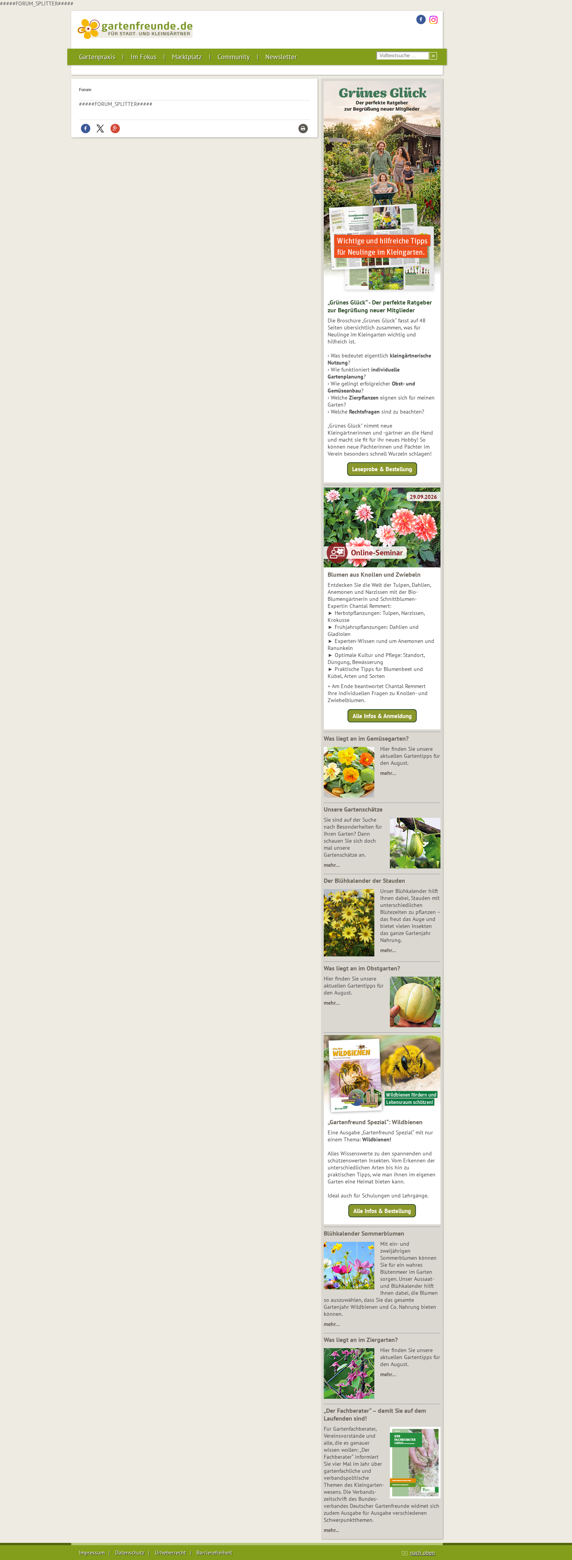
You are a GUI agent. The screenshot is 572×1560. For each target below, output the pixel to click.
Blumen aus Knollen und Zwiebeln (374, 574)
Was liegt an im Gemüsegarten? (366, 738)
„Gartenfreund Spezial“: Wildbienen (375, 1122)
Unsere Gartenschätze (353, 809)
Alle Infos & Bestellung (382, 1211)
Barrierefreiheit (214, 1552)
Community (234, 57)
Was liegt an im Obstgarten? (362, 968)
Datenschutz (129, 1552)
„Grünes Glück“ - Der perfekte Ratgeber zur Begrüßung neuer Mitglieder (380, 306)
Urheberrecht (170, 1552)
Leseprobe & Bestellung (382, 469)
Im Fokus (143, 57)
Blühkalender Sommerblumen (364, 1233)
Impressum (92, 1552)
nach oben (422, 1552)
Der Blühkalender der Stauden (364, 880)
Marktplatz (187, 57)
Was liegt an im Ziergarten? (361, 1339)
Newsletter (281, 57)
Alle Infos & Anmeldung (382, 715)
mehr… (388, 772)
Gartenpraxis (97, 57)
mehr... (331, 1530)
